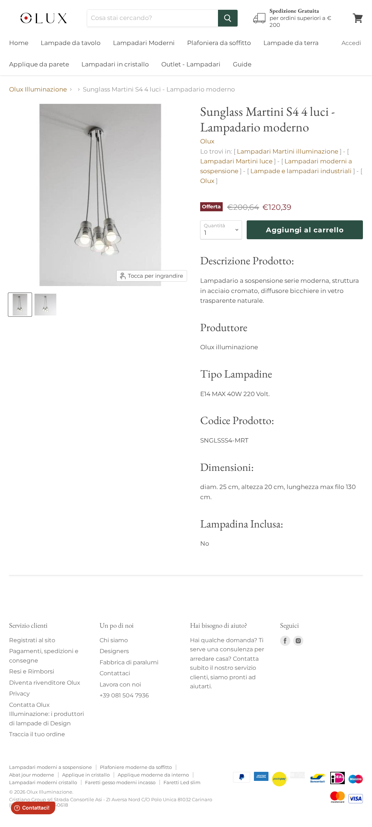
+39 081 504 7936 (124, 695)
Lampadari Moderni (144, 42)
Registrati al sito (32, 640)
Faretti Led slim (182, 782)
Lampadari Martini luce (236, 161)
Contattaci (115, 673)
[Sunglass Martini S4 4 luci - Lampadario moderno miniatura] (20, 304)
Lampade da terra (291, 42)
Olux (207, 141)
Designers (114, 651)
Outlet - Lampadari (191, 64)
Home (18, 42)
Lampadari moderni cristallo (43, 782)
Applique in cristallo (86, 775)
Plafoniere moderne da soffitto (136, 767)
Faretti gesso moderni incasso (120, 782)
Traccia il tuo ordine (37, 734)
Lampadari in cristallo (115, 64)
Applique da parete (39, 64)
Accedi (351, 43)
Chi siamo (114, 640)
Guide (242, 64)
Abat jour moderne (31, 775)
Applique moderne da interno (153, 775)
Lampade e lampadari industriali (301, 171)
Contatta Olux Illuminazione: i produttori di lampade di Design (46, 714)
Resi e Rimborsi (31, 671)
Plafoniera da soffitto (219, 42)
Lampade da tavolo (71, 42)
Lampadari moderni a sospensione (50, 767)
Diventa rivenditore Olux (44, 682)
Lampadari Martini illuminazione (287, 151)
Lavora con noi (120, 684)
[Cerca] (228, 18)
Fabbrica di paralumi (129, 662)
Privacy (19, 693)
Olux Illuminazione (38, 89)
